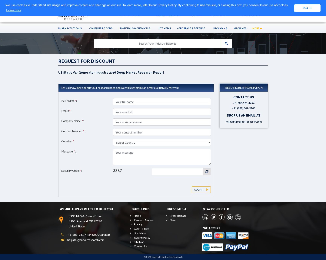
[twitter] (214, 217)
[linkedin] (205, 217)
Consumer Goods (100, 28)
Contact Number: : (73, 131)
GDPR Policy (141, 228)
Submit (200, 189)
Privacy (138, 224)
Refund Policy (142, 237)
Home (137, 215)
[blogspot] (230, 217)
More (256, 28)
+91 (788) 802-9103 (243, 108)
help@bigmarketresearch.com (244, 121)
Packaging (220, 28)
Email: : (66, 110)
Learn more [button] (13, 10)
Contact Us (141, 246)
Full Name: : (69, 100)
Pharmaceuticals (70, 28)
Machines (240, 28)
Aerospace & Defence (191, 28)
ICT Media (165, 28)
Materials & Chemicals (135, 28)
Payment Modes (143, 220)
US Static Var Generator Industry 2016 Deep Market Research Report (111, 72)
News (173, 220)
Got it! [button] (307, 8)
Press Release (178, 215)
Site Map (139, 241)
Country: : (68, 141)
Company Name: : (72, 121)
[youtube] (238, 217)
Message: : (68, 151)
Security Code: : (71, 170)
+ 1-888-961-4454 (243, 103)
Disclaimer (140, 233)
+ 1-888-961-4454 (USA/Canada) (88, 234)
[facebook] (222, 217)
